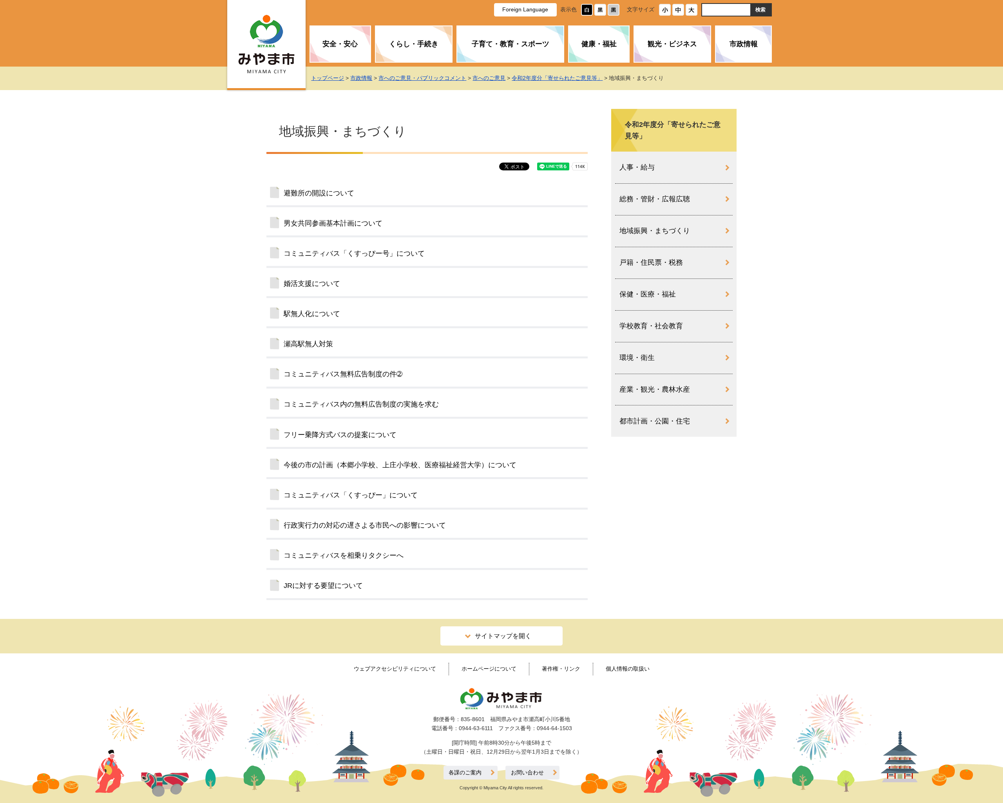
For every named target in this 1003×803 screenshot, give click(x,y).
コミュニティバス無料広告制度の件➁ (343, 374)
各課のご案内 (465, 773)
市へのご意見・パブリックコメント (422, 78)
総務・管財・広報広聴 (654, 199)
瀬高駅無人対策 (308, 344)
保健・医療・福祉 (647, 294)
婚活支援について (312, 284)
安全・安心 (340, 44)
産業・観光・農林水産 (654, 389)
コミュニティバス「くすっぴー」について (351, 495)
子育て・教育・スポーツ (510, 44)
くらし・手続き (413, 44)
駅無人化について (312, 314)
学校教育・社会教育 (651, 326)
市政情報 (744, 44)
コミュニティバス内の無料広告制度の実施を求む (361, 404)
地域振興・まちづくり (654, 231)
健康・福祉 (599, 44)
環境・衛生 (637, 358)
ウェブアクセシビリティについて (395, 669)
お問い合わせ (527, 773)
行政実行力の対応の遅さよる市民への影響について (365, 525)
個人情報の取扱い (628, 669)
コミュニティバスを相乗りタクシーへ (344, 555)
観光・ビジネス (672, 44)
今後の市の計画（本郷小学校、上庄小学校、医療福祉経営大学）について (400, 465)
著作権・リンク (561, 669)
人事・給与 (637, 167)
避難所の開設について (319, 193)
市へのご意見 (489, 78)
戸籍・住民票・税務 (651, 262)
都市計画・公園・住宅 (654, 421)
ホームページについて (489, 669)
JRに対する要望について (323, 586)
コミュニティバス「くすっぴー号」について (354, 253)
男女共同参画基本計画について (333, 223)
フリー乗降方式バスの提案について (340, 435)
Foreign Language (525, 9)
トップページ (327, 78)
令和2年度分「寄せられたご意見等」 (557, 78)
